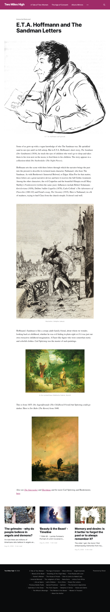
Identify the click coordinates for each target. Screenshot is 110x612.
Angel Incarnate (79, 571)
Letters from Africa (78, 579)
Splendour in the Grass (36, 588)
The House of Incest (53, 576)
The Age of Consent (60, 5)
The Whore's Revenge (40, 590)
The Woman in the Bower (58, 590)
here (18, 493)
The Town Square (52, 588)
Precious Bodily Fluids (36, 585)
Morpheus (46, 489)
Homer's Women (38, 576)
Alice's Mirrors (77, 5)
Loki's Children (51, 582)
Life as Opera (39, 582)
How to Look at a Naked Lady (72, 576)
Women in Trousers (75, 590)
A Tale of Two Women (39, 5)
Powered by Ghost (99, 571)
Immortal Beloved (23, 19)
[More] (87, 4)
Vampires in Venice (66, 588)
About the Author (57, 593)
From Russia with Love (75, 574)
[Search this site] (104, 4)
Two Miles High (14, 4)
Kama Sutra (66, 579)
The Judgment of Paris (52, 579)
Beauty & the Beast (38, 574)
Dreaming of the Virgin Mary (56, 574)
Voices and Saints (81, 588)
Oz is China (62, 582)
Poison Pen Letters (74, 582)
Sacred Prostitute (52, 585)
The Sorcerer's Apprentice (77, 585)
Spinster (63, 585)
